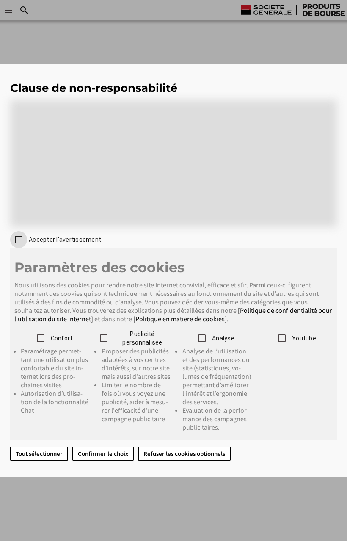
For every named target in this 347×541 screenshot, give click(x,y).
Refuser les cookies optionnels (184, 454)
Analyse (223, 338)
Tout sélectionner (39, 454)
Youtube (304, 338)
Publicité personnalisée (142, 338)
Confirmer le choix (103, 454)
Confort (62, 338)
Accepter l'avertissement (65, 239)
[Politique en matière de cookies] (180, 319)
